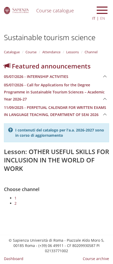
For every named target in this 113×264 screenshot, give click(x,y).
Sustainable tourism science (49, 37)
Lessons (72, 52)
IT (93, 18)
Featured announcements (50, 66)
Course (31, 52)
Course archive (96, 258)
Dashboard (13, 258)
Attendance (51, 52)
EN (102, 18)
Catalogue (12, 52)
